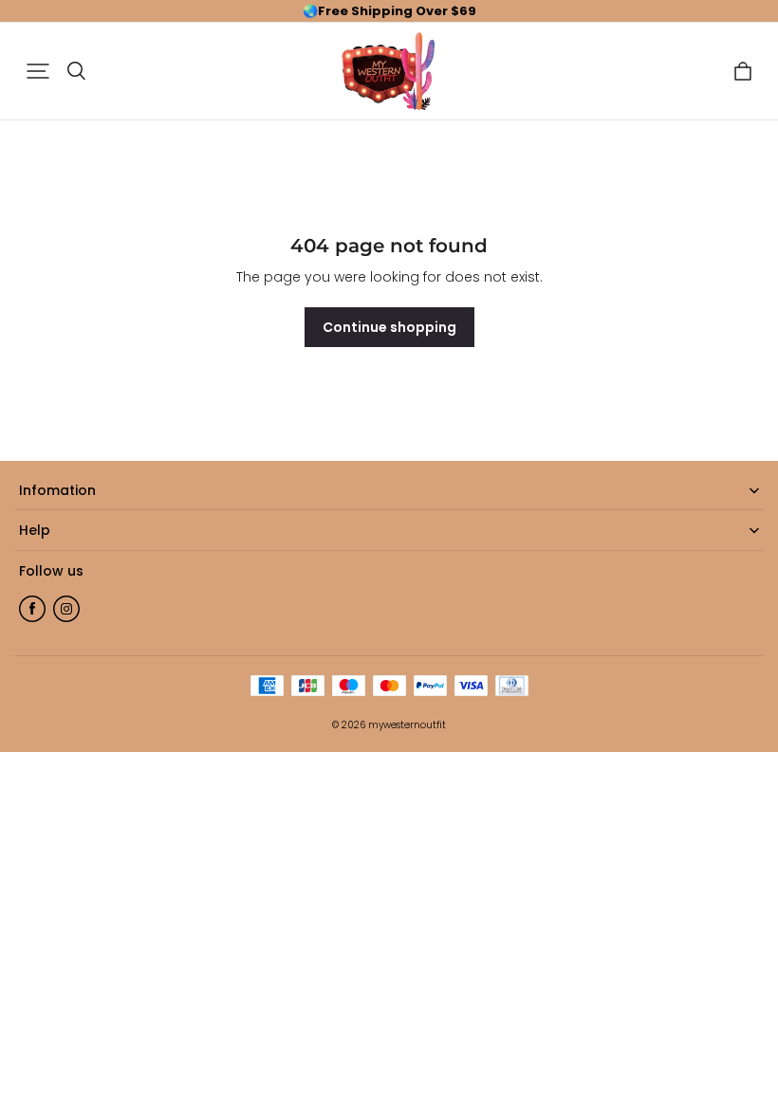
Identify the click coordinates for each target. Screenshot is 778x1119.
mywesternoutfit (407, 725)
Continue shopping (389, 327)
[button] (38, 71)
